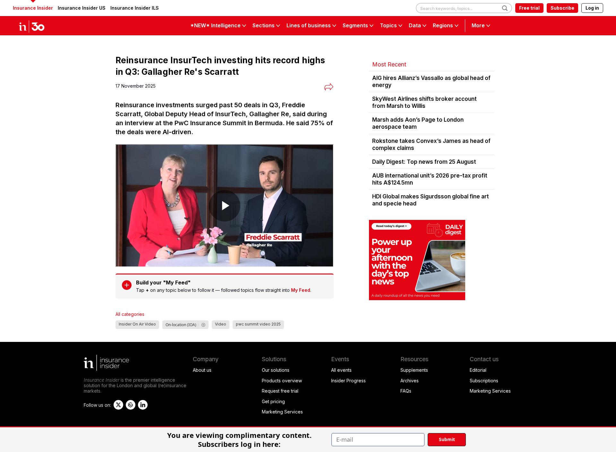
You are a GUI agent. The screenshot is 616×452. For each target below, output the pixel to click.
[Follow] (203, 325)
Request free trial (280, 391)
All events (341, 370)
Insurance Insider (33, 8)
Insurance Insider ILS (134, 8)
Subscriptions (484, 380)
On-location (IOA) (181, 324)
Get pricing (273, 401)
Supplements (414, 370)
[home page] (38, 25)
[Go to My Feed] (127, 285)
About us (202, 370)
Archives (409, 380)
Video (220, 324)
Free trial (529, 8)
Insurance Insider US (82, 8)
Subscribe (562, 8)
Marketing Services (282, 411)
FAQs (405, 391)
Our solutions (275, 370)
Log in (592, 8)
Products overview (282, 380)
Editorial (478, 370)
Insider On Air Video (137, 324)
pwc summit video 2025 (258, 324)
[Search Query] (464, 8)
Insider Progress (348, 380)
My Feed (300, 290)
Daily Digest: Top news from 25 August (424, 162)
